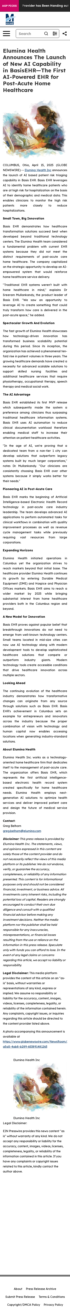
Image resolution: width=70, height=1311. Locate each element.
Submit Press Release (20, 1297)
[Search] (46, 33)
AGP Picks (9, 5)
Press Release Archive (41, 1289)
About (18, 1289)
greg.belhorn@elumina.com (22, 831)
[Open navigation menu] (6, 33)
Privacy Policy (53, 1304)
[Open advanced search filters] (54, 33)
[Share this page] (64, 33)
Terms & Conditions (52, 1297)
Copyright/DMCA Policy (23, 1304)
